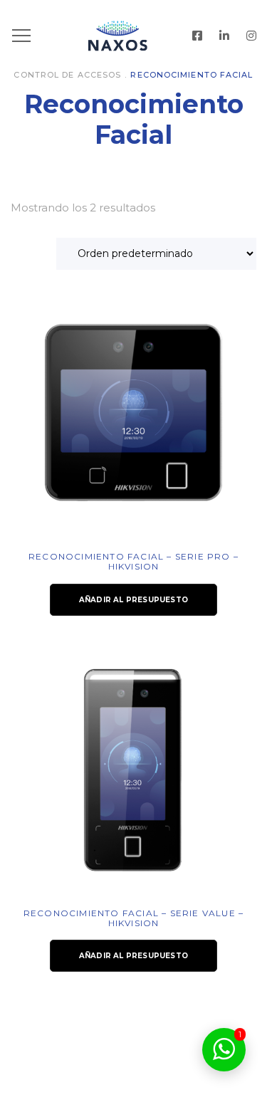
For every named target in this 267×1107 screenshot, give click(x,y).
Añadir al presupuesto (133, 599)
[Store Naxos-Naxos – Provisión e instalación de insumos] (134, 36)
